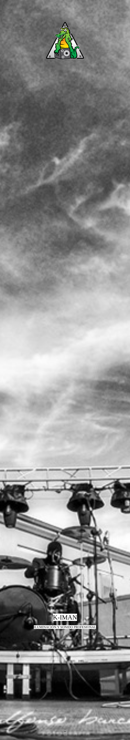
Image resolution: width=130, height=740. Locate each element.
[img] (65, 370)
